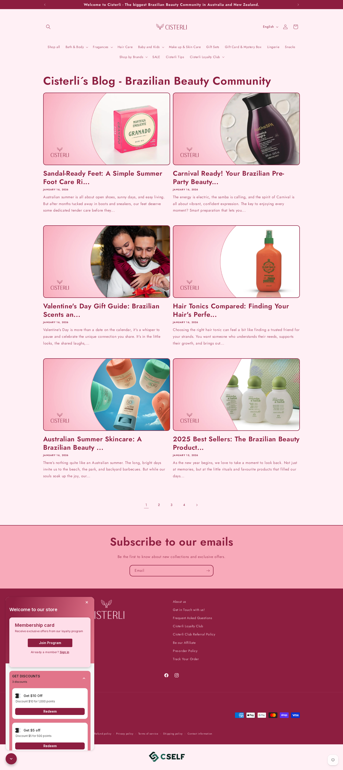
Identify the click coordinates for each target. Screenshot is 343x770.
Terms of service (148, 733)
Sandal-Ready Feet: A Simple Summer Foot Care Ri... (102, 177)
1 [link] (146, 505)
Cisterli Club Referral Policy (194, 634)
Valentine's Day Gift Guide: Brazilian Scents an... (101, 310)
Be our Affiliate (184, 642)
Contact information (200, 733)
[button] (48, 27)
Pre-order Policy (185, 650)
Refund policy (102, 733)
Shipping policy (173, 733)
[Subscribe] (208, 570)
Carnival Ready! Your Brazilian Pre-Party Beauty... (228, 177)
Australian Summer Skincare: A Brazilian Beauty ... (92, 443)
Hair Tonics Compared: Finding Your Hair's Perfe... (231, 310)
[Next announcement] (298, 4)
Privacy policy (124, 733)
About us (179, 601)
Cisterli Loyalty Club (188, 626)
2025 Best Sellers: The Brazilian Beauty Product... (236, 443)
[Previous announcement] (45, 4)
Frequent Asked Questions (192, 618)
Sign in (64, 652)
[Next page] (197, 505)
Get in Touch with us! (189, 609)
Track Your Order (186, 659)
